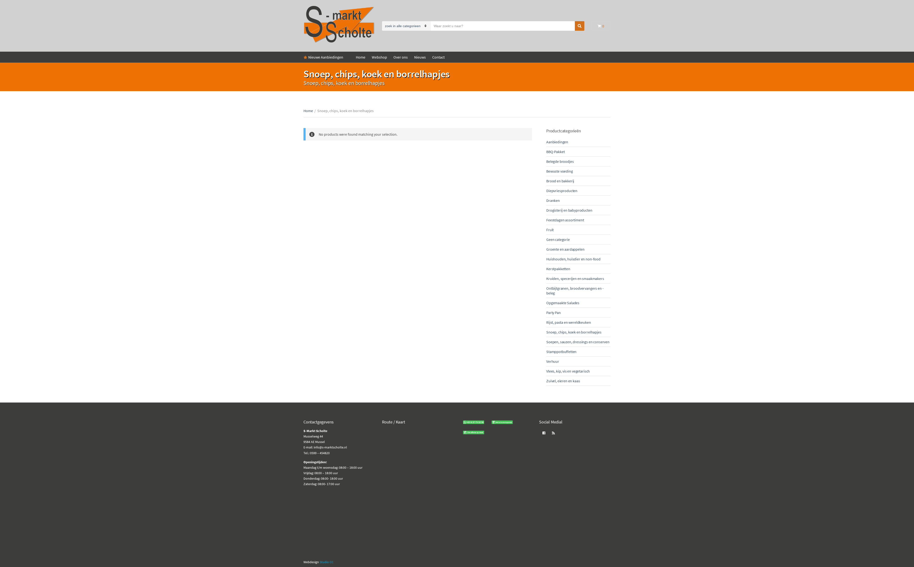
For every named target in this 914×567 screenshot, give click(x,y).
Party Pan (553, 312)
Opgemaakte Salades (562, 302)
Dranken (553, 200)
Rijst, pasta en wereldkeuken (568, 322)
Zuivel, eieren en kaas (563, 380)
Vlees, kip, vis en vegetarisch (568, 371)
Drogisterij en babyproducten (569, 210)
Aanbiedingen (557, 141)
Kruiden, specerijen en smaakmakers (575, 278)
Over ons (400, 57)
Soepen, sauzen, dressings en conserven (578, 341)
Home (360, 57)
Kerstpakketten (558, 268)
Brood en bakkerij (560, 181)
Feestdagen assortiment (565, 220)
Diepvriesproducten (561, 190)
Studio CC (326, 562)
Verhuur (552, 361)
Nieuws (420, 57)
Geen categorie (558, 239)
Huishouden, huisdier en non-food (573, 259)
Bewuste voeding (559, 171)
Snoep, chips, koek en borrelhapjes (573, 332)
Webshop (379, 57)
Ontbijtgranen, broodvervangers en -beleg (574, 290)
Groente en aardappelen (565, 249)
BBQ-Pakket (555, 151)
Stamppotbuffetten (561, 351)
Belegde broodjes (560, 161)
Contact (438, 57)
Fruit (550, 229)
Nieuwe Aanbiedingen (325, 57)
